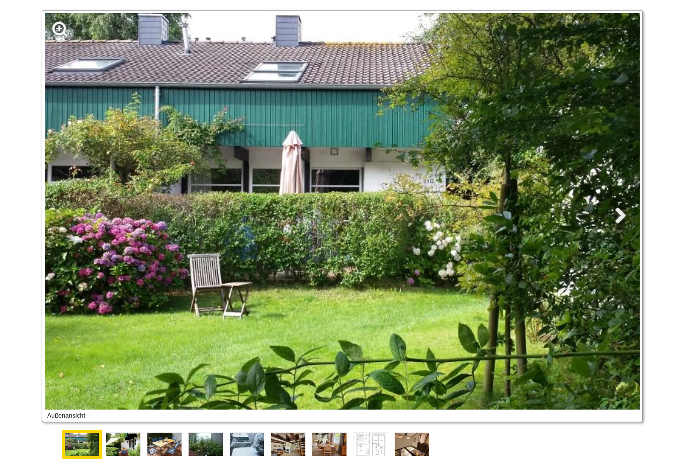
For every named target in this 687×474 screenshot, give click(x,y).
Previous (52, 444)
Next (635, 444)
